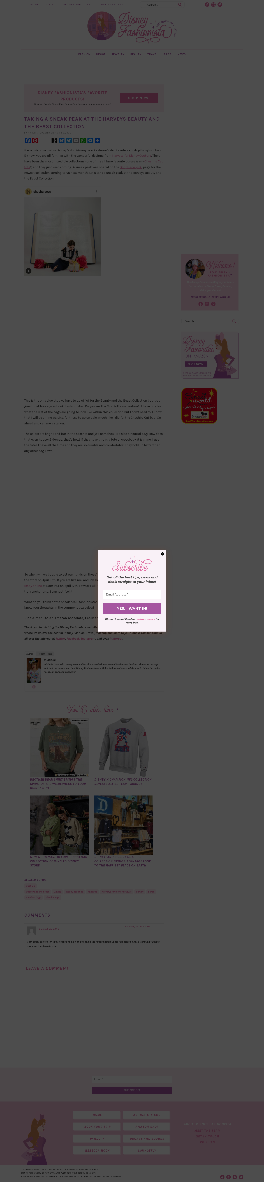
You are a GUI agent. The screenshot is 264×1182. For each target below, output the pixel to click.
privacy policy (146, 619)
